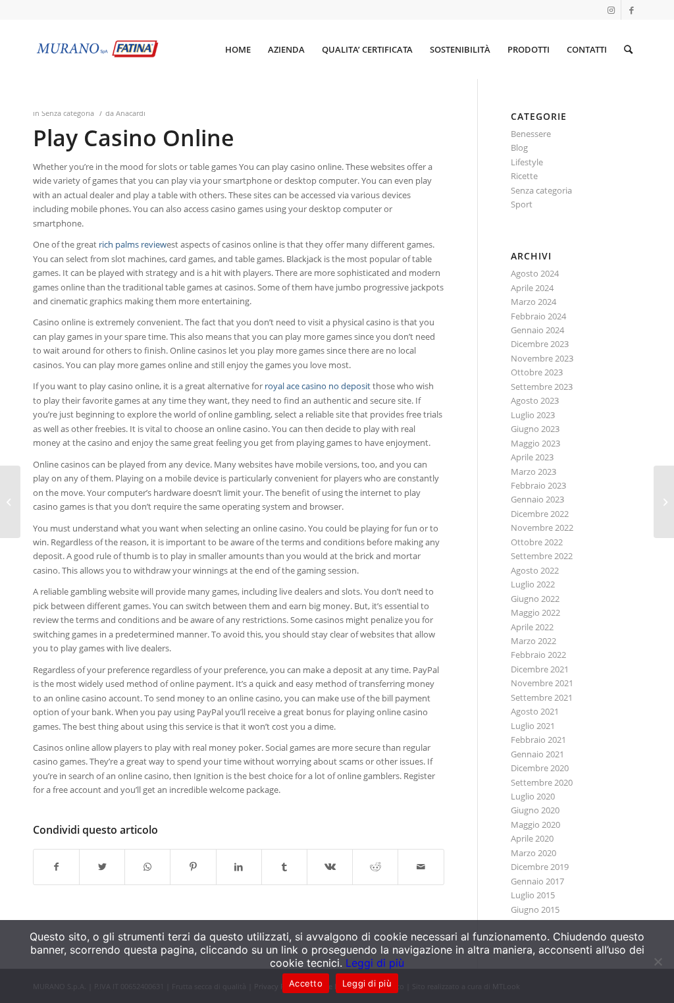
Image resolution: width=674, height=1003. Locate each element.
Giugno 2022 (535, 599)
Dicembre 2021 (540, 669)
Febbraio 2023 (538, 485)
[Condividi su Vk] (329, 867)
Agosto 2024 (535, 273)
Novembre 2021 (542, 683)
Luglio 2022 (533, 584)
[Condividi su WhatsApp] (147, 867)
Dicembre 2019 (540, 867)
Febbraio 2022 (538, 655)
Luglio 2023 (533, 415)
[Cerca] (628, 49)
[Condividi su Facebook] (56, 867)
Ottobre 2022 (537, 542)
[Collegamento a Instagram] (611, 10)
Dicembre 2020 (540, 768)
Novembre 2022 (542, 527)
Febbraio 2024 (538, 316)
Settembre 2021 (542, 697)
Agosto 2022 (535, 570)
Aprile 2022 (532, 627)
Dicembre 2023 (540, 344)
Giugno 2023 (535, 429)
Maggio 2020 (535, 824)
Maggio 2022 (535, 612)
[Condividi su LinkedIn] (239, 867)
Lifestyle (527, 162)
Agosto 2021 (535, 711)
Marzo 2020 (533, 853)
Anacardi (130, 113)
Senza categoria (67, 113)
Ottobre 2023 (537, 372)
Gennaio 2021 (537, 754)
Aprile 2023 (532, 457)
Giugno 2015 (535, 909)
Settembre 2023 (542, 387)
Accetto (306, 983)
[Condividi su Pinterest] (192, 867)
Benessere (531, 134)
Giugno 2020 (535, 810)
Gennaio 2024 (537, 330)
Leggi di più (375, 962)
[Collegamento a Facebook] (631, 10)
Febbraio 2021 (538, 739)
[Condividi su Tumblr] (284, 867)
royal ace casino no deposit (318, 386)
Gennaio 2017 (537, 881)
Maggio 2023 (535, 443)
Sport (521, 204)
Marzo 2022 (533, 641)
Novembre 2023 (542, 358)
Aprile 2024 (532, 288)
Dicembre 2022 (540, 514)
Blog (519, 147)
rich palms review (133, 244)
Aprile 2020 (532, 838)
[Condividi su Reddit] (375, 867)
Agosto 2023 (535, 400)
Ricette (524, 176)
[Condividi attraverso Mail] (420, 867)
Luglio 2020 (533, 796)
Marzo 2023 (533, 471)
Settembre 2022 (542, 556)
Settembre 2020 (542, 782)
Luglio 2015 (533, 895)
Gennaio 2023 (537, 499)
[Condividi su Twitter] (102, 867)
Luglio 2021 (533, 726)
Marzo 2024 (533, 302)
